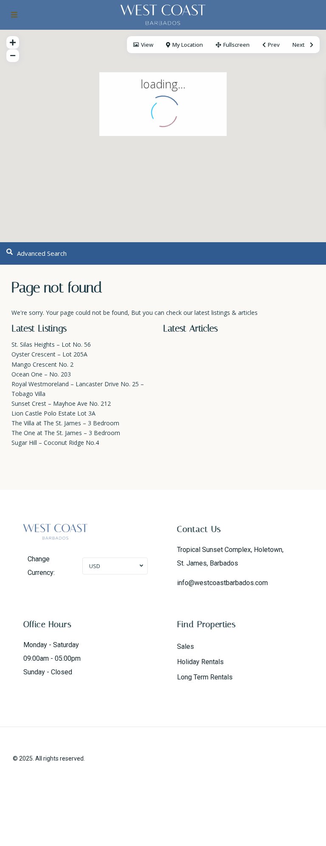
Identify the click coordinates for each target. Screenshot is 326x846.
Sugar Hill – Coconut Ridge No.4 (55, 443)
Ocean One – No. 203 (41, 374)
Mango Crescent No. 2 (42, 364)
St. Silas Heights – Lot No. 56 (51, 344)
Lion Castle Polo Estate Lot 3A (53, 413)
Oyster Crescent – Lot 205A (49, 354)
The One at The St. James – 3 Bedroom (65, 433)
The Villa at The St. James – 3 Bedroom (65, 423)
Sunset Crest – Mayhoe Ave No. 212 (61, 403)
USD (94, 566)
